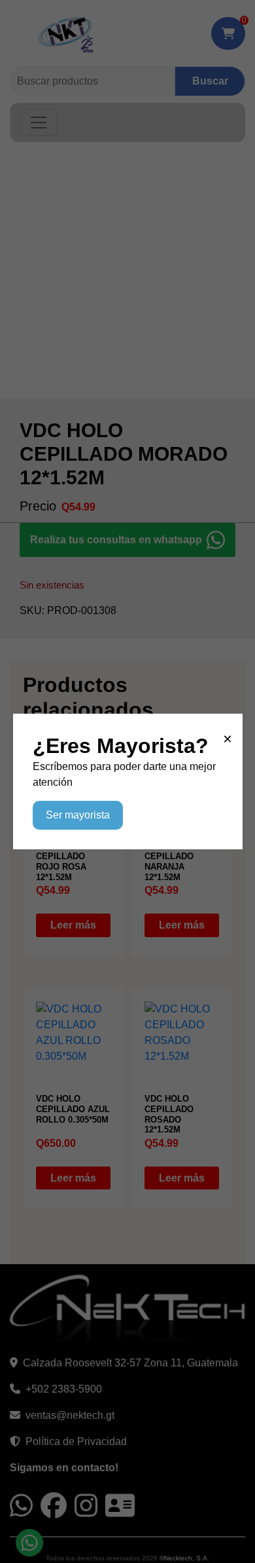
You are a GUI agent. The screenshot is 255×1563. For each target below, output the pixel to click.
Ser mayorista (78, 814)
